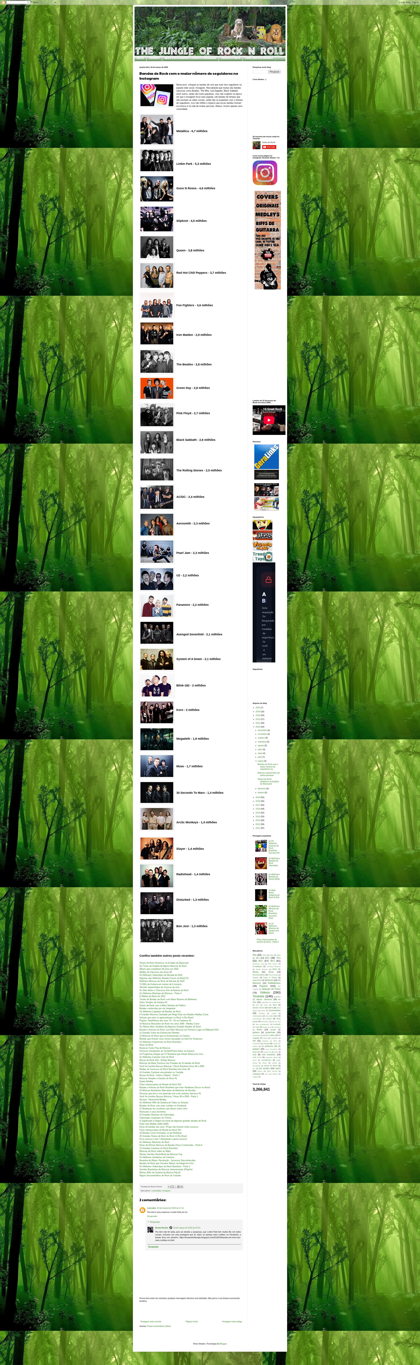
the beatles (264, 1068)
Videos (265, 992)
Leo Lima (151, 1208)
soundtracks (266, 1060)
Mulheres (269, 980)
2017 (258, 805)
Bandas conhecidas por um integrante (157, 1008)
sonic (255, 1060)
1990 (271, 955)
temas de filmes (270, 1066)
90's (272, 961)
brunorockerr (275, 1010)
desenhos (265, 1021)
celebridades (257, 1016)
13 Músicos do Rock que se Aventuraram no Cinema (164, 1036)
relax (276, 1052)
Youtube (258, 996)
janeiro (261, 792)
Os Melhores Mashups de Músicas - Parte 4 (160, 993)
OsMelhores (274, 983)
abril (260, 757)
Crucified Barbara (274, 966)
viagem (255, 1077)
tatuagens (256, 1066)
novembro (262, 734)
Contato (154, 58)
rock (254, 1054)
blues (263, 1010)
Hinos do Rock (146, 1045)
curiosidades (156, 1191)
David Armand (262, 969)
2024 (258, 711)
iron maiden (270, 1035)
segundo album (271, 1057)
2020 (258, 727)
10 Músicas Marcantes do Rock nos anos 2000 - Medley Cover (169, 1023)
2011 (258, 828)
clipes (275, 1016)
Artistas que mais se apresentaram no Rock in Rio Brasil (166, 1017)
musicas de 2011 (269, 1041)
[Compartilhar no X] (175, 1186)
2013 (258, 820)
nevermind (257, 1043)
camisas (262, 1013)
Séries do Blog (230, 58)
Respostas (155, 1222)
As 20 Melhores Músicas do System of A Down (274, 928)
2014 (258, 816)
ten (254, 1068)
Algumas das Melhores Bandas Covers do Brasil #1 (164, 978)
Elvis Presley (273, 975)
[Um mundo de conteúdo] (262, 529)
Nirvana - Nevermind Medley (152, 1099)
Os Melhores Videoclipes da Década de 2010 (160, 975)
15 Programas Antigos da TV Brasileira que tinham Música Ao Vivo (171, 1054)
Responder (152, 1216)
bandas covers (259, 1008)
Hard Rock (257, 980)
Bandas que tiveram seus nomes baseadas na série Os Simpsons (170, 1039)
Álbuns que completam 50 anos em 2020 (158, 969)
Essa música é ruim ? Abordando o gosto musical (163, 1139)
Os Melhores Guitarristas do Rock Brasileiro (160, 1042)
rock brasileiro (268, 1054)
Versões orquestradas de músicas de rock (159, 987)
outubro (261, 738)
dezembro (262, 730)
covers (269, 1019)
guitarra (256, 1032)
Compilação (257, 966)
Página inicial (192, 1321)
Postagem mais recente (150, 1321)
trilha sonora (272, 1071)
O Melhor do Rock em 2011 (152, 996)
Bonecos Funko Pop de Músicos (154, 1048)
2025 (258, 707)
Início (140, 58)
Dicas (271, 972)
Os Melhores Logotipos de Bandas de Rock (160, 1011)
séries (264, 1063)
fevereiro (262, 788)
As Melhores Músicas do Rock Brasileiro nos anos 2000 (274, 912)
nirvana (267, 1043)
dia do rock (276, 1021)
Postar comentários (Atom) (159, 1326)
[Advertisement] (191, 1311)
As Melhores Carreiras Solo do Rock (156, 1057)
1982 (264, 955)
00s (254, 955)
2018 (258, 801)
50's (257, 958)
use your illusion (271, 1074)
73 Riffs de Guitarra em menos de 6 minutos (160, 984)
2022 (258, 719)
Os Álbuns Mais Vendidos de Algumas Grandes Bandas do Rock (170, 1026)
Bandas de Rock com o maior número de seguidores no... (268, 766)
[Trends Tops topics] (262, 561)
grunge (273, 1030)
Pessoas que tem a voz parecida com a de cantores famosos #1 (170, 1093)
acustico (277, 997)
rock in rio (257, 1057)
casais (274, 1013)
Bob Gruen (272, 964)
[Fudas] (262, 539)
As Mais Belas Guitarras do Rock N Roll (274, 894)
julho (260, 749)
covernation (257, 1019)
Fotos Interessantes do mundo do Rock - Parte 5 (268, 940)
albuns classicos (264, 999)
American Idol (258, 964)
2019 (258, 797)
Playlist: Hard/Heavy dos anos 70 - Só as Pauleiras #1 (165, 1020)
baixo (275, 1005)
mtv (254, 1041)
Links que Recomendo (259, 58)
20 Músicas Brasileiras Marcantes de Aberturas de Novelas (167, 1090)
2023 (258, 715)
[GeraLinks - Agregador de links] (266, 468)
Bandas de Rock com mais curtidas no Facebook (162, 1105)
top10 (278, 1068)
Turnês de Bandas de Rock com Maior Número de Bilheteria (168, 999)
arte (257, 1005)
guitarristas (270, 1032)
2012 (258, 824)
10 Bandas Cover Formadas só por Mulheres (160, 1133)
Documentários (259, 975)
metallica (274, 1038)
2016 (258, 809)
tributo (260, 1071)
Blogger (223, 1344)
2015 (258, 813)
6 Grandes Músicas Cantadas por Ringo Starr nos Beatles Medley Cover (173, 1014)
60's (267, 958)
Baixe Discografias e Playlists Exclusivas (190, 58)
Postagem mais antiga (232, 1321)
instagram (166, 1191)
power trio (267, 1052)
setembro (262, 742)
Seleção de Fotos (271, 989)
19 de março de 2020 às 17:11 (170, 1208)
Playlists (263, 986)
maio (260, 753)
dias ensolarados (262, 1024)
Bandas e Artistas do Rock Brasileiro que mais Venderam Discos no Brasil (174, 1087)
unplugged (257, 1074)
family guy (267, 1027)
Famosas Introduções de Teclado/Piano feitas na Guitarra (166, 1051)
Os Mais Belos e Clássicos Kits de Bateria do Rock (164, 990)
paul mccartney (271, 1049)
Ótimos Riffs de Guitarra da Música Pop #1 (159, 1172)
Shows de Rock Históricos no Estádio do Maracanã (163, 963)
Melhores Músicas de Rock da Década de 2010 (161, 981)
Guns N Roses (270, 978)
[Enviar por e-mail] (169, 1186)
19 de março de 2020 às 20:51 (186, 1228)
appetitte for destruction (271, 1002)
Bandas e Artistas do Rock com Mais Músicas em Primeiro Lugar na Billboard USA (179, 1030)
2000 (279, 955)
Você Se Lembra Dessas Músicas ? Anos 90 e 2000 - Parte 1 (168, 1096)
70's (278, 958)
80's (261, 961)
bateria (270, 1008)
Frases (255, 978)
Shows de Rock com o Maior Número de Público (162, 1005)
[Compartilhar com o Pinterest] (181, 1186)
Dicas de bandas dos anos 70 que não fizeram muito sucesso (168, 1127)
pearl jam (256, 1052)
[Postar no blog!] (172, 1186)
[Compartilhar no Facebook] (178, 1186)
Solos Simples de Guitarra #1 (153, 1002)
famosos (277, 1027)
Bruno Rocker (161, 1228)
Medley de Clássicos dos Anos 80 (155, 972)
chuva (267, 1016)
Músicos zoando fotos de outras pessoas (269, 774)
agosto (261, 745)
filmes (259, 1030)
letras (265, 1038)
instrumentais (258, 1035)
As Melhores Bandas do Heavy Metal (274, 876)
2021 (258, 723)
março (261, 761)
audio (266, 1005)
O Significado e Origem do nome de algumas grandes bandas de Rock (172, 1121)
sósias (274, 1063)
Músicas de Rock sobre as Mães (155, 1151)
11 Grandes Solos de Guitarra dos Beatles (159, 1032)
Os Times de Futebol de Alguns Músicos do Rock (163, 966)
